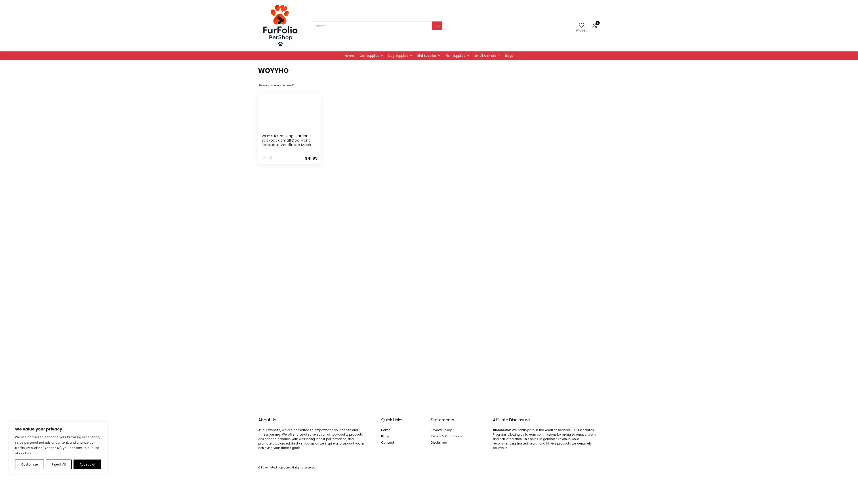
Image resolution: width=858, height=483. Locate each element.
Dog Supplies (398, 55)
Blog (384, 436)
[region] (58, 448)
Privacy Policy (441, 430)
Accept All (87, 464)
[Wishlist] (581, 25)
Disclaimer (439, 442)
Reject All (59, 464)
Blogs (509, 55)
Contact (387, 442)
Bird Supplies (427, 55)
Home (349, 55)
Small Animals (485, 55)
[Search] (437, 25)
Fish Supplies (455, 55)
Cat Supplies (369, 55)
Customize (29, 464)
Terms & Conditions (446, 436)
